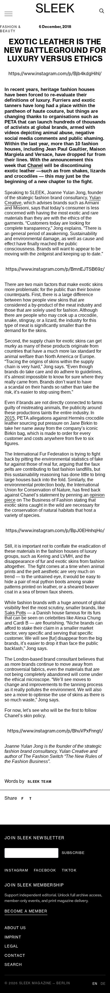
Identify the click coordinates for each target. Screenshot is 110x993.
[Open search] (101, 11)
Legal (11, 946)
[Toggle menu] (8, 13)
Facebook (45, 870)
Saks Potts (15, 612)
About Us (15, 928)
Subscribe (73, 853)
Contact (15, 955)
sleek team (40, 781)
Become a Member (26, 911)
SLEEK (55, 9)
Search (13, 964)
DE (103, 983)
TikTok (69, 870)
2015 (10, 418)
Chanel (35, 165)
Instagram (16, 870)
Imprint (13, 937)
